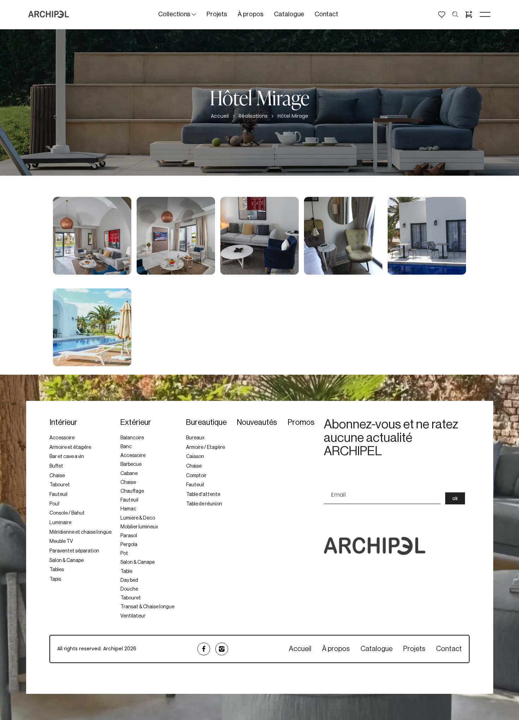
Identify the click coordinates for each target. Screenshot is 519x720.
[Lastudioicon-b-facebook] (203, 649)
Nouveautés (257, 422)
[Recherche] (455, 14)
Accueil (220, 116)
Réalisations (253, 116)
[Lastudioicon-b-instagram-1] (221, 649)
